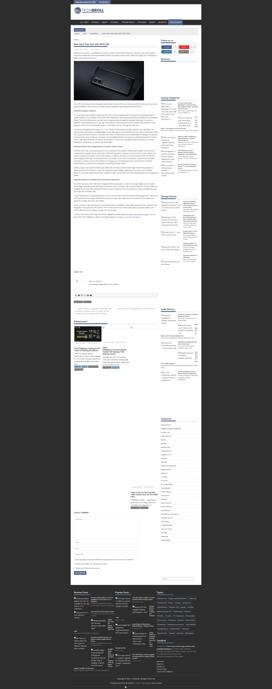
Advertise (162, 22)
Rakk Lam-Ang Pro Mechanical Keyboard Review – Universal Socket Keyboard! (187, 138)
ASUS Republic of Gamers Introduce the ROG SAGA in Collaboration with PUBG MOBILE (187, 152)
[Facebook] (76, 295)
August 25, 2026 (80, 343)
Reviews (95, 22)
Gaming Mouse (166, 451)
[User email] (91, 295)
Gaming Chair (165, 447)
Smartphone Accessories (170, 514)
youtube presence (164, 649)
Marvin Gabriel (95, 49)
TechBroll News (166, 525)
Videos (104, 22)
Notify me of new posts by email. (88, 568)
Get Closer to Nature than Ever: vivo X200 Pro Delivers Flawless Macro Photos (101, 639)
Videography (165, 540)
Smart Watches (166, 507)
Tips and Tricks (128, 22)
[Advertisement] (159, 12)
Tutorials (114, 22)
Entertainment (166, 436)
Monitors (164, 473)
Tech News (141, 22)
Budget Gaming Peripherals (171, 428)
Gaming (163, 443)
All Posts (84, 22)
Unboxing (164, 536)
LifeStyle (164, 462)
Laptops (164, 458)
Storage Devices (169, 196)
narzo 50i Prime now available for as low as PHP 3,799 (136, 309)
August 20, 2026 (137, 487)
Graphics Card (166, 454)
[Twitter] (85, 295)
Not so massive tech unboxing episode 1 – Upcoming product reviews (187, 166)
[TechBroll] (76, 22)
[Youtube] (79, 295)
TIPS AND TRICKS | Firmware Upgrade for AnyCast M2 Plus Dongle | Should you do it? (143, 656)
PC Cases (84, 366)
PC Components (93, 366)
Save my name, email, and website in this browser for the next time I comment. (105, 560)
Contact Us (161, 666)
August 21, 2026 (109, 342)
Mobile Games (166, 469)
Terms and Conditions (165, 672)
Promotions (165, 495)
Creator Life (165, 432)
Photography (165, 488)
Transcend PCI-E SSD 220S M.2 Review (102, 611)
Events (152, 22)
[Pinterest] (88, 295)
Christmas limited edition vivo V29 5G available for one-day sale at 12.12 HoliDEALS (102, 599)
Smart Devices (166, 503)
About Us (160, 664)
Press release (175, 22)
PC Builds (77, 366)
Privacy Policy (162, 669)
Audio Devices (168, 309)
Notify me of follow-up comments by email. (91, 564)
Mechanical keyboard (168, 466)
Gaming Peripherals (170, 98)
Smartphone (87, 302)
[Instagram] (82, 295)
